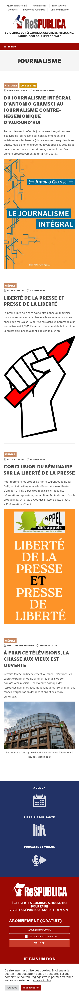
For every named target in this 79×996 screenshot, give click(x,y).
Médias (10, 285)
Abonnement (39, 5)
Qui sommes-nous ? (17, 5)
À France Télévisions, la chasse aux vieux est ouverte (36, 659)
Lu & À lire (28, 85)
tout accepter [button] (31, 987)
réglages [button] (12, 987)
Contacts (12, 9)
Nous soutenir (59, 5)
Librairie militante (60, 9)
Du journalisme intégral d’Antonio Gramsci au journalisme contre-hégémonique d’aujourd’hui (37, 110)
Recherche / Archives (34, 9)
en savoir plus (42, 980)
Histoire (11, 85)
